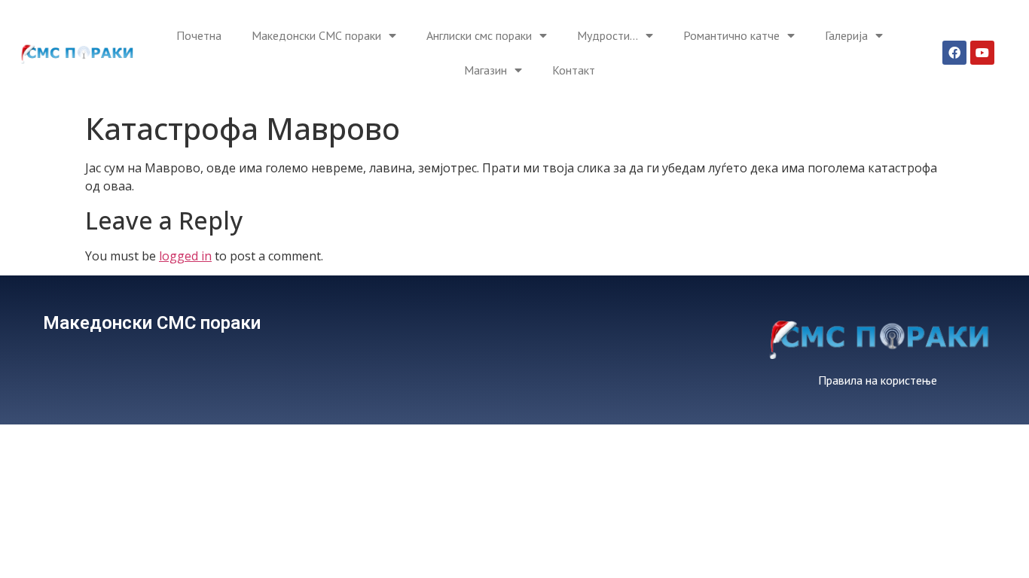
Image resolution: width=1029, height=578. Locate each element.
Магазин (485, 70)
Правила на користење (877, 380)
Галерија (846, 35)
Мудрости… (607, 35)
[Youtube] (982, 53)
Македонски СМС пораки (316, 35)
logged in (185, 256)
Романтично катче (731, 35)
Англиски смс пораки (479, 35)
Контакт (573, 70)
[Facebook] (954, 53)
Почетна (198, 35)
